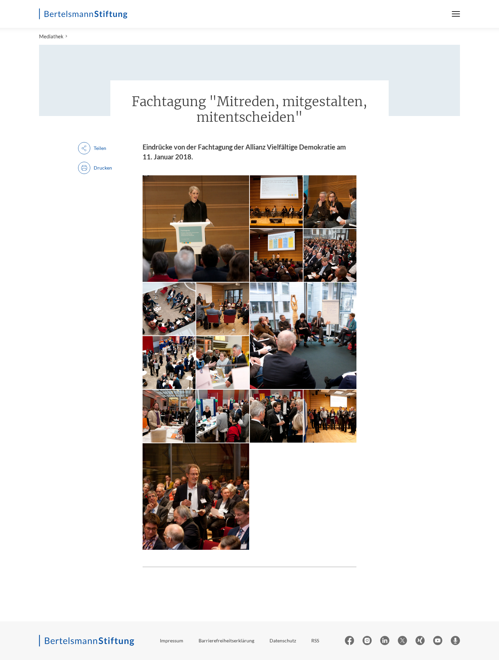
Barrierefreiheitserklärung (226, 640)
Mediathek (51, 36)
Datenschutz (283, 640)
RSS (315, 640)
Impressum (171, 640)
